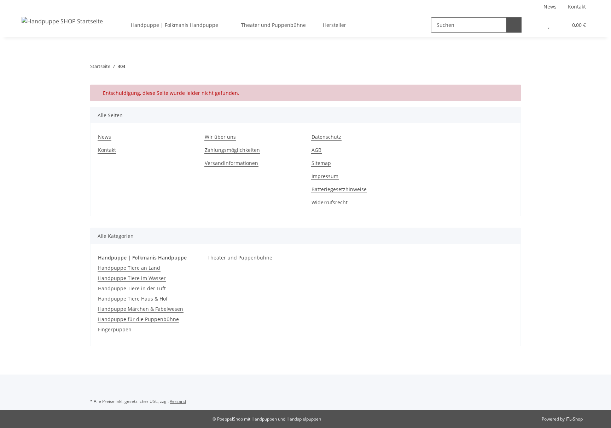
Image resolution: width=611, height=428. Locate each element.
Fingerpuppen (115, 329)
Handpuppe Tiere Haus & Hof (133, 298)
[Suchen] (514, 25)
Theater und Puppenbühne (240, 257)
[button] (534, 25)
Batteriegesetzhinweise (339, 189)
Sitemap (321, 163)
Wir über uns (220, 136)
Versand (178, 401)
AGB (316, 150)
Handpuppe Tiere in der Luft (132, 288)
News (550, 6)
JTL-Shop (574, 419)
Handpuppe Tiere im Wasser (132, 278)
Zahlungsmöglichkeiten (232, 150)
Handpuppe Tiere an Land (129, 267)
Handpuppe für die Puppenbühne (138, 319)
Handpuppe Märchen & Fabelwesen (140, 309)
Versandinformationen (231, 163)
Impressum (325, 176)
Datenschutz (326, 136)
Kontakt (577, 6)
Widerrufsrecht (330, 202)
